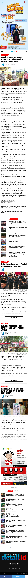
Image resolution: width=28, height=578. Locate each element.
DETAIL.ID (8, 65)
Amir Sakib (11, 200)
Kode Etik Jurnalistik (7, 567)
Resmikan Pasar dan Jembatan (8, 201)
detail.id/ (3, 88)
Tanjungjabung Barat (7, 202)
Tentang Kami (11, 568)
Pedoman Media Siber (16, 567)
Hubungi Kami (17, 568)
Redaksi (23, 567)
